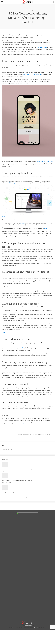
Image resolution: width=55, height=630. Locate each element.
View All (27, 497)
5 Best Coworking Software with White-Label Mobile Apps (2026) (17, 480)
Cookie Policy (42, 627)
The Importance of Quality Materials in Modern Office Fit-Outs (16, 492)
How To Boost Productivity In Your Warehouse (15, 432)
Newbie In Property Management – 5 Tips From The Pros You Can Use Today (33, 434)
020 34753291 (27, 627)
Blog (32, 10)
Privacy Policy (34, 627)
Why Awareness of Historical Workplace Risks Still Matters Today (17, 469)
